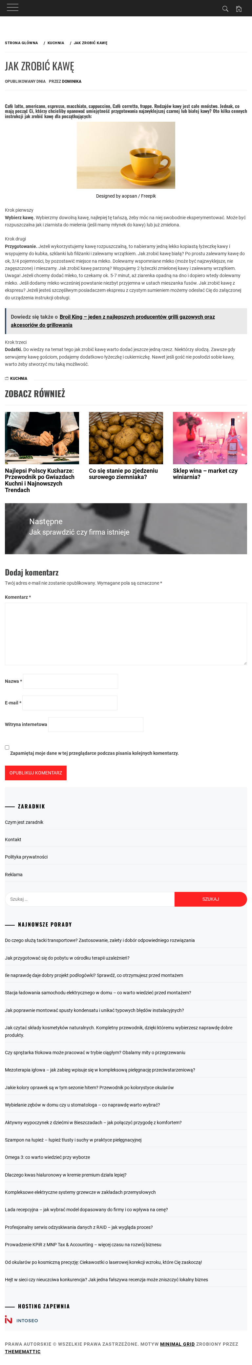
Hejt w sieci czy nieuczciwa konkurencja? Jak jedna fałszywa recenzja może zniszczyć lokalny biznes (106, 1279)
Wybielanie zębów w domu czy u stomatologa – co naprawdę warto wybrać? (82, 1105)
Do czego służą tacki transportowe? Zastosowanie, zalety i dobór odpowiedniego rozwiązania (100, 940)
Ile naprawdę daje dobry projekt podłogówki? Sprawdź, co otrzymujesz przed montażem (94, 975)
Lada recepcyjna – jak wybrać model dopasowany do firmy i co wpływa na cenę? (86, 1209)
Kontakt (13, 839)
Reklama (14, 874)
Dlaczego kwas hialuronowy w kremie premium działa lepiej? (66, 1175)
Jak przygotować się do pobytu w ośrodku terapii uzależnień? (67, 958)
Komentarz (18, 597)
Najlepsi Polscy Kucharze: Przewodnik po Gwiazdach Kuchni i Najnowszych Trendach (39, 480)
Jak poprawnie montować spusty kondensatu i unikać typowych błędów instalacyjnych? (94, 1010)
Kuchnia (18, 378)
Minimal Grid (177, 1344)
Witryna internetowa (26, 724)
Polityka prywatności (26, 857)
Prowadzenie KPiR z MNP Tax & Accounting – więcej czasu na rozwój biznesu (83, 1244)
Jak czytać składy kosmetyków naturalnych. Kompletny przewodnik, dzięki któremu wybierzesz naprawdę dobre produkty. (118, 1031)
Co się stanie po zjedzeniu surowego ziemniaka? (123, 474)
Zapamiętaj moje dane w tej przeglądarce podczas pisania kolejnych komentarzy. (94, 753)
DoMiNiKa (71, 81)
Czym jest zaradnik (24, 822)
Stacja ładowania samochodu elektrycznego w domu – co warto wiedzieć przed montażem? (98, 992)
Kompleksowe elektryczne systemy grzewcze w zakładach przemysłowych (80, 1192)
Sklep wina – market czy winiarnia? (205, 474)
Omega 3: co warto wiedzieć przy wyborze (47, 1157)
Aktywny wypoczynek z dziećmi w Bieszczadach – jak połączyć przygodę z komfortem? (93, 1122)
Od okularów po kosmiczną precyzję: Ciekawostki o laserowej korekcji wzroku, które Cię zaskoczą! (103, 1262)
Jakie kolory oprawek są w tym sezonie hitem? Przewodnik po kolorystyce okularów (89, 1087)
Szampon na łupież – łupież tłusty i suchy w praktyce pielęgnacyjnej (73, 1140)
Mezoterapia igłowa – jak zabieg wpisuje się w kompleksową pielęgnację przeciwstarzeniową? (100, 1069)
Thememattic (23, 1351)
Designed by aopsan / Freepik (126, 196)
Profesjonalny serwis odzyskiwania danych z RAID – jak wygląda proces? (79, 1227)
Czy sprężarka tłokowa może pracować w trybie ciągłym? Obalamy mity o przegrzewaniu (95, 1052)
